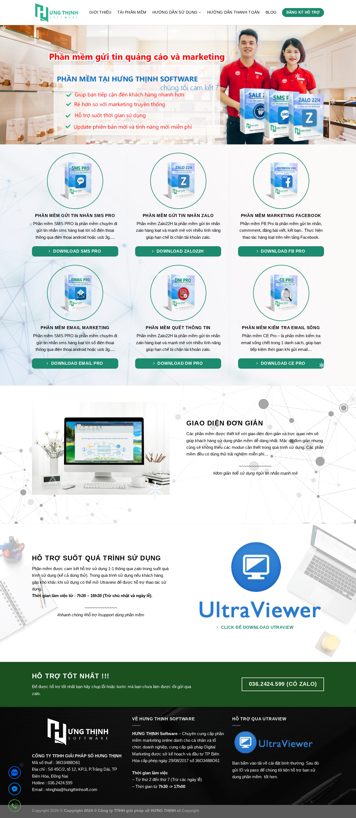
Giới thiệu (100, 12)
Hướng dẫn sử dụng (175, 12)
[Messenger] (14, 790)
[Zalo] (14, 773)
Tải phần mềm (131, 12)
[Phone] (14, 806)
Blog (271, 12)
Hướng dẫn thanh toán (233, 12)
